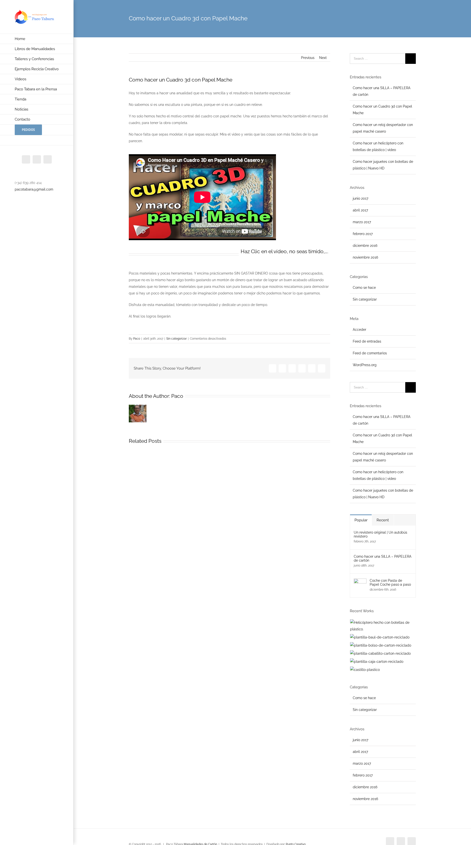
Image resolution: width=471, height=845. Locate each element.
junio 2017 (360, 198)
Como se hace (364, 288)
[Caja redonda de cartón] (377, 662)
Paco (136, 338)
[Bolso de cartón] (381, 645)
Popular (360, 520)
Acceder (359, 330)
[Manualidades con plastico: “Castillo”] (365, 670)
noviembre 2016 (365, 257)
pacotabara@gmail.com (34, 189)
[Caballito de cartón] (380, 654)
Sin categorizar (176, 338)
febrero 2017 (363, 234)
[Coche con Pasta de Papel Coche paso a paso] (360, 582)
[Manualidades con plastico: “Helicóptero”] (383, 626)
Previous (307, 58)
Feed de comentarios (370, 353)
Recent (383, 520)
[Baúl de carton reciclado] (380, 637)
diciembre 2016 (365, 246)
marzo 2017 (362, 222)
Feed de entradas (367, 341)
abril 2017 (360, 210)
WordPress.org (365, 365)
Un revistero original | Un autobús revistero (380, 534)
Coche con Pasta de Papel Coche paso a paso (390, 582)
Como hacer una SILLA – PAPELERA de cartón (382, 558)
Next (323, 58)
